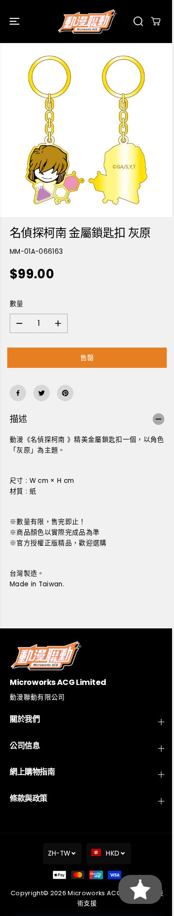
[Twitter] (41, 393)
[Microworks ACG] (87, 21)
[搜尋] (138, 21)
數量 (17, 303)
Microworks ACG (94, 893)
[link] (87, 655)
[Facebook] (18, 393)
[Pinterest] (65, 393)
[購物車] (155, 21)
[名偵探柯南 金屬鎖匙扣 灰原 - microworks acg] (87, 130)
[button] (15, 21)
